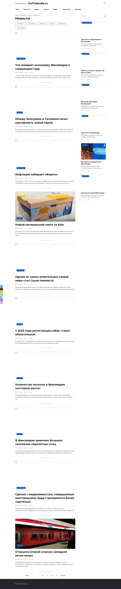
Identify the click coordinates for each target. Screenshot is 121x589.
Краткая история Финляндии (92, 193)
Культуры (20, 23)
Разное (42, 23)
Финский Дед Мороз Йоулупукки (89, 103)
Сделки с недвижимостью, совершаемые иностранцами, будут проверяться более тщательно (44, 498)
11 (56, 575)
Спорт (51, 23)
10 (52, 575)
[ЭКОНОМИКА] (45, 61)
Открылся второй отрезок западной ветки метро (41, 553)
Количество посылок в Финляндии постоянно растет (40, 386)
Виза (17, 9)
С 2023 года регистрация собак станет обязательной (42, 332)
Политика (31, 23)
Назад (27, 575)
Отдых (36, 9)
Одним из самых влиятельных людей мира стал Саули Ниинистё (41, 278)
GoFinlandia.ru (38, 3)
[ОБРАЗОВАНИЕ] (93, 36)
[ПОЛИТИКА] (45, 272)
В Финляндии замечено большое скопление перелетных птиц (38, 442)
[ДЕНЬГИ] (93, 129)
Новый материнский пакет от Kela (39, 224)
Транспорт (66, 9)
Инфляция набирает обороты (36, 174)
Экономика (21, 28)
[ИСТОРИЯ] (93, 189)
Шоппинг (78, 9)
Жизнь (55, 9)
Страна (46, 9)
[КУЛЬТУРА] (93, 67)
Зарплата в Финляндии (90, 133)
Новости (27, 9)
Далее (63, 575)
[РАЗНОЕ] (45, 115)
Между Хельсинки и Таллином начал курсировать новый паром (41, 120)
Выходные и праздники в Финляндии (91, 163)
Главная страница (20, 15)
